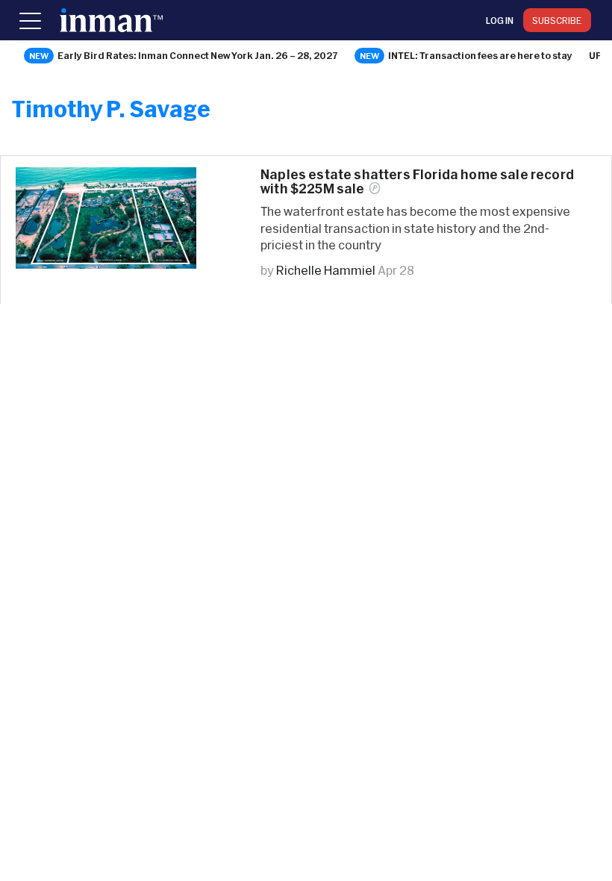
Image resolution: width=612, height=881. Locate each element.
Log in (499, 20)
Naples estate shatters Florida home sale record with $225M (417, 181)
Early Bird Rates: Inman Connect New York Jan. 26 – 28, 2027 (197, 55)
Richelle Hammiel (325, 270)
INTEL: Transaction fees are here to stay (480, 55)
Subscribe (557, 20)
